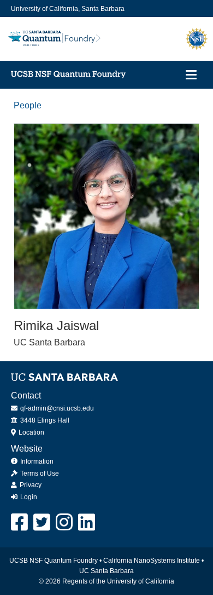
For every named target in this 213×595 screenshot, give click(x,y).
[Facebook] (20, 522)
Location (30, 432)
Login (28, 497)
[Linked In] (87, 522)
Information (36, 461)
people (28, 105)
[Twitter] (42, 522)
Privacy (30, 485)
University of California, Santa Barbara (68, 9)
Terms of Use (39, 473)
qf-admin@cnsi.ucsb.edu (56, 408)
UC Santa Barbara (106, 571)
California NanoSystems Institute (151, 560)
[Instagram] (65, 522)
